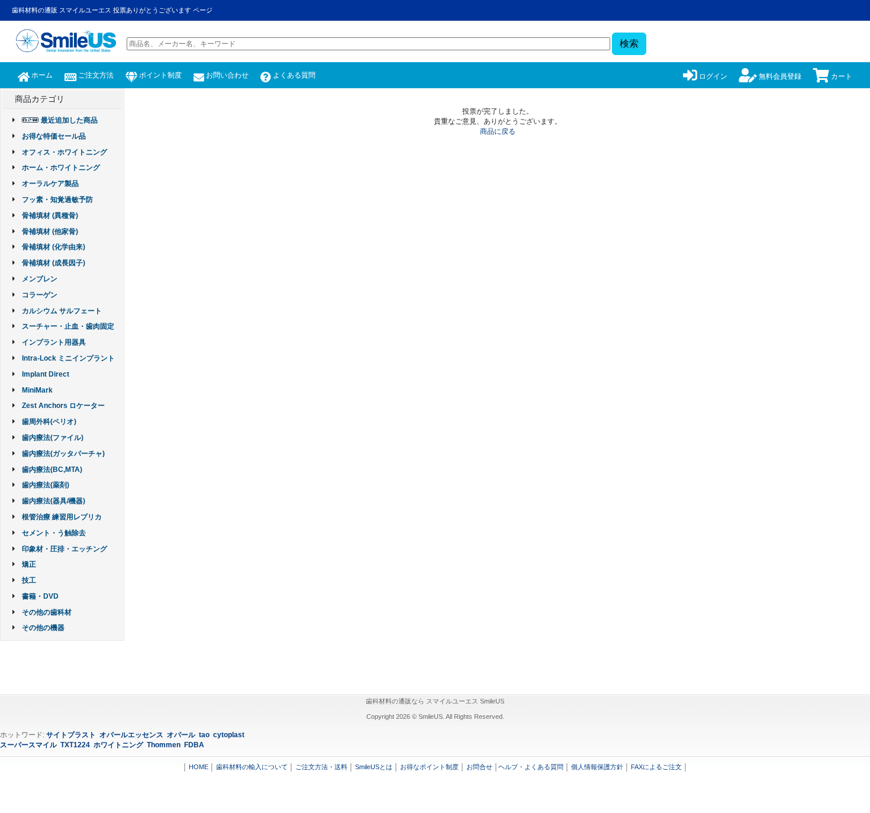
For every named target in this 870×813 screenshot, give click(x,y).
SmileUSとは (373, 766)
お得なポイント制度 (429, 766)
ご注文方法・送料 (321, 766)
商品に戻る (497, 131)
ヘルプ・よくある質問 (530, 766)
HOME (198, 766)
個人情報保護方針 (597, 766)
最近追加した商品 (69, 120)
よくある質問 (293, 75)
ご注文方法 (95, 75)
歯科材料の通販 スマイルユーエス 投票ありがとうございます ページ (112, 10)
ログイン (712, 76)
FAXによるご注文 (656, 766)
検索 (629, 43)
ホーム (41, 75)
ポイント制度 (159, 75)
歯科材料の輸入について (252, 766)
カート (840, 76)
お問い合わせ (226, 75)
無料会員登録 (779, 76)
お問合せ (479, 766)
